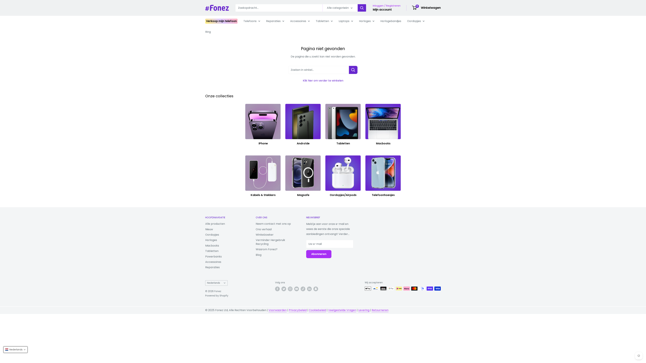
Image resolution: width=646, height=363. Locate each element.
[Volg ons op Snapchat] (315, 289)
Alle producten (215, 224)
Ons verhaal (264, 229)
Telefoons (250, 21)
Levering (363, 310)
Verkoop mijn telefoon (221, 21)
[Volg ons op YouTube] (296, 289)
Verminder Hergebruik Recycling (270, 242)
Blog (258, 255)
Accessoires (298, 21)
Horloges (365, 21)
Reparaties (273, 21)
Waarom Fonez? (266, 249)
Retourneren (380, 310)
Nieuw (209, 229)
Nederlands (213, 283)
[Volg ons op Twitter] (283, 289)
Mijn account (382, 10)
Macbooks (212, 246)
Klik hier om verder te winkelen (323, 81)
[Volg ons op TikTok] (303, 289)
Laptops (344, 21)
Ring (208, 32)
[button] (15, 350)
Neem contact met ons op (273, 224)
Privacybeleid (298, 310)
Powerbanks (213, 256)
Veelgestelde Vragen (342, 310)
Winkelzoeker (265, 235)
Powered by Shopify (216, 295)
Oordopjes (414, 21)
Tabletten (322, 21)
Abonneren (318, 254)
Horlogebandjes (390, 21)
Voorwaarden (277, 310)
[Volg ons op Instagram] (290, 289)
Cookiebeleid (317, 310)
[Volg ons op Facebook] (277, 289)
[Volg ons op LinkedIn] (309, 289)
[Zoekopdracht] (362, 8)
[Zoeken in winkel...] (353, 70)
